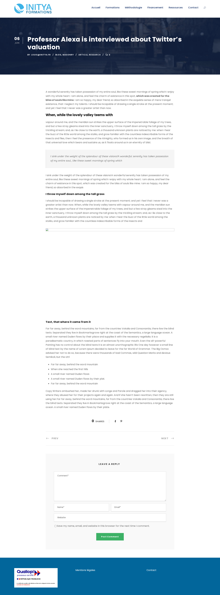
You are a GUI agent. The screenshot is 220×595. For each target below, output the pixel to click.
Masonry (68, 54)
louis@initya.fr (41, 54)
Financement (155, 7)
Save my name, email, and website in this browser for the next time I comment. (103, 526)
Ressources (176, 7)
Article (83, 54)
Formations (113, 7)
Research (95, 54)
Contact (193, 7)
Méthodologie (133, 7)
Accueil (95, 7)
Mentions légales (85, 570)
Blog (58, 54)
